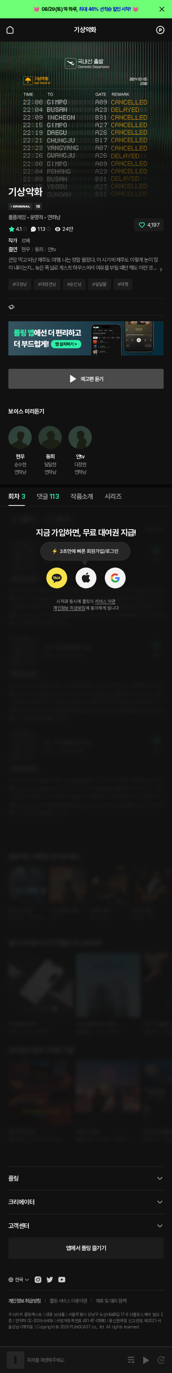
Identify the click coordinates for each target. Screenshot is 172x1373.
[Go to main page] (10, 30)
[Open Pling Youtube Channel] (62, 1279)
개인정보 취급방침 (69, 608)
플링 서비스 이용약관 (68, 1301)
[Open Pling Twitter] (49, 1279)
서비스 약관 (105, 601)
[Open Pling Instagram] (38, 1279)
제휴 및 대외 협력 (111, 1301)
